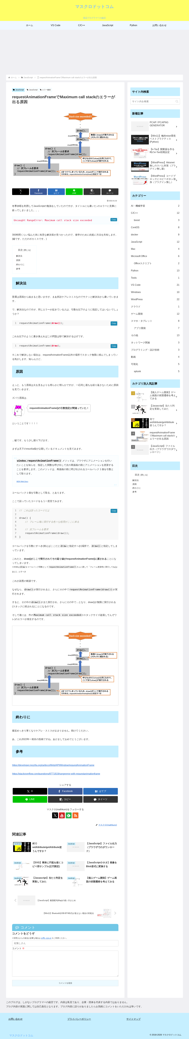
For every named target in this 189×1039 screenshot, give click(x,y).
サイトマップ (133, 1019)
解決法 (19, 256)
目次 (20, 250)
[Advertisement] (94, 52)
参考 (18, 269)
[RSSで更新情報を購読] (75, 815)
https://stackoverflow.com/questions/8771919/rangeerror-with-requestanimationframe (56, 773)
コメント (18, 948)
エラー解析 (46, 90)
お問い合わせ (46, 938)
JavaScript (19, 90)
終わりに (20, 264)
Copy (114, 220)
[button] (92, 191)
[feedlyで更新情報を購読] (69, 815)
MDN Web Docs (22, 481)
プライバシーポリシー (79, 1019)
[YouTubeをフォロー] (62, 815)
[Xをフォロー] (55, 815)
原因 (18, 260)
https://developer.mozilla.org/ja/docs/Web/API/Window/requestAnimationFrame (53, 765)
